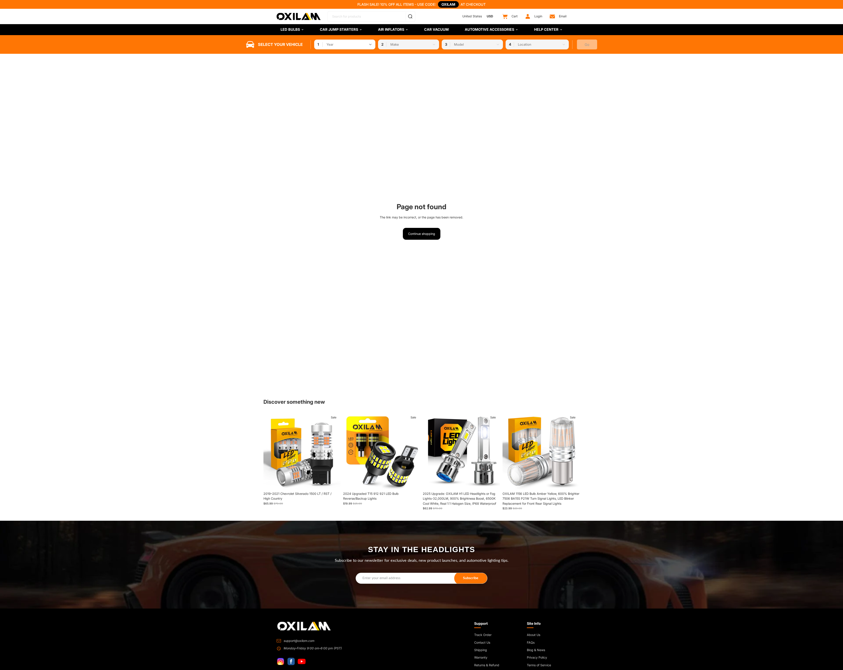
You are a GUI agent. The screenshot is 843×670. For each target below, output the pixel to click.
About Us (533, 635)
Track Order (483, 635)
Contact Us (482, 642)
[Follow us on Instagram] (281, 661)
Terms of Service (539, 665)
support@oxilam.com (299, 641)
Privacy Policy (537, 657)
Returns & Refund (486, 665)
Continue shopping (421, 234)
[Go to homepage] (304, 626)
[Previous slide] (349, 451)
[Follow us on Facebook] (291, 661)
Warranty (480, 657)
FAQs (531, 642)
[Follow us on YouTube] (302, 661)
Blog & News (536, 650)
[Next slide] (413, 451)
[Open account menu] (528, 16)
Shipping (480, 650)
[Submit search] (410, 16)
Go (587, 44)
